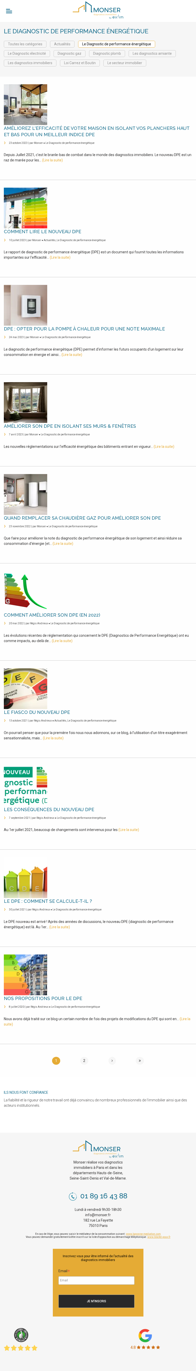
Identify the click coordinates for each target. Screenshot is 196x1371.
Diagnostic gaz (69, 53)
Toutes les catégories (25, 44)
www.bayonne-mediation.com (143, 1233)
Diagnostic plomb (107, 53)
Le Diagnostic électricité (27, 53)
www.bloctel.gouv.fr (159, 1237)
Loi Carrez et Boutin (80, 63)
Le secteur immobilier (124, 63)
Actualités (62, 44)
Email (64, 1272)
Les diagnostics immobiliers (30, 63)
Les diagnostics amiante (152, 53)
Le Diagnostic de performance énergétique (116, 44)
